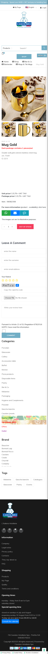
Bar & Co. (28, 61)
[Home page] (24, 19)
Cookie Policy (18, 652)
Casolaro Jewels (8, 413)
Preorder (5, 405)
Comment (11, 335)
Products (6, 48)
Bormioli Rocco (7, 451)
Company (5, 543)
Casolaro (5, 454)
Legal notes (6, 547)
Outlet (4, 431)
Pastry (4, 383)
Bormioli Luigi (7, 448)
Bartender (8, 64)
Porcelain (5, 348)
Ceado (4, 457)
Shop (16, 61)
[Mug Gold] (9, 129)
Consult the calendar (10, 621)
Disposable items (8, 378)
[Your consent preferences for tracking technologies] (44, 650)
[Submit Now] (15, 213)
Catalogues (37, 479)
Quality (5, 584)
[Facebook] (4, 530)
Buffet (4, 365)
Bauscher (5, 445)
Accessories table (9, 361)
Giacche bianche (8, 409)
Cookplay (5, 463)
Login (44, 8)
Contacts (5, 555)
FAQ (3, 564)
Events (29, 484)
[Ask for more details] (24, 213)
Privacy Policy (6, 652)
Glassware (6, 352)
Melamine (5, 391)
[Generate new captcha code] (17, 285)
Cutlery (4, 356)
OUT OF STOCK (25, 227)
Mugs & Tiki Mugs (25, 64)
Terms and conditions (10, 588)
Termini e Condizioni (32, 652)
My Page (17, 7)
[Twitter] (15, 530)
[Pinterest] (21, 530)
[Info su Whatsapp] (6, 213)
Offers (4, 426)
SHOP (24, 57)
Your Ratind (6, 277)
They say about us (9, 560)
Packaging (6, 396)
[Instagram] (9, 530)
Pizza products (8, 374)
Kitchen (5, 370)
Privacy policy (7, 551)
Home (6, 61)
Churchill (5, 460)
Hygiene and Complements (12, 400)
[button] (42, 55)
